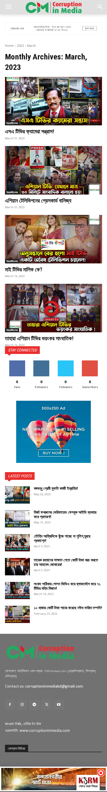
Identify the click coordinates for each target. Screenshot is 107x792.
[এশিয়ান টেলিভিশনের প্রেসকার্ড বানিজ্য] (53, 170)
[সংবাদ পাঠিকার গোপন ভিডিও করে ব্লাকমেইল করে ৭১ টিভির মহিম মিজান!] (17, 590)
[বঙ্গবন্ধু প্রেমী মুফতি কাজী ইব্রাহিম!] (17, 495)
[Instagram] (22, 704)
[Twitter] (47, 704)
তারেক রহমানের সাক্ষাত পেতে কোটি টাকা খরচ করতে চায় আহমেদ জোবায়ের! (66, 562)
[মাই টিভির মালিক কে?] (53, 239)
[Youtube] (59, 704)
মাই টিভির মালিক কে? (23, 269)
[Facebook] (10, 704)
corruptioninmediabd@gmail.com (54, 686)
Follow (41, 362)
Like (17, 362)
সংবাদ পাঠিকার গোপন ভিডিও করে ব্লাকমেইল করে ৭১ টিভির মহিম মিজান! (67, 586)
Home (9, 46)
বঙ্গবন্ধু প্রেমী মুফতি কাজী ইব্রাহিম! (56, 488)
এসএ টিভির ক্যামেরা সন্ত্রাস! (29, 131)
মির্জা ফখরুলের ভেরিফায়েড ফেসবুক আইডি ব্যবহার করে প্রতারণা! (65, 514)
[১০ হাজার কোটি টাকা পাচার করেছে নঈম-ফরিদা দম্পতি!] (17, 614)
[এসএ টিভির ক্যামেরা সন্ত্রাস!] (53, 101)
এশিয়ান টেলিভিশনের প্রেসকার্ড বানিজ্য (38, 201)
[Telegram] (34, 704)
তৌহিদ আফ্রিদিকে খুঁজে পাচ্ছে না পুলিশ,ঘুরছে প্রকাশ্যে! (62, 538)
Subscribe (90, 362)
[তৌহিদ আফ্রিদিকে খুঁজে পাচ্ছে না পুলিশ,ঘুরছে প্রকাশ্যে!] (17, 542)
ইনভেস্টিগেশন (12, 123)
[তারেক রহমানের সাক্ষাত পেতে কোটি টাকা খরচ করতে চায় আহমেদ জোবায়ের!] (17, 566)
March (31, 46)
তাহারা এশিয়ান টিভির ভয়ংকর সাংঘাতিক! (39, 338)
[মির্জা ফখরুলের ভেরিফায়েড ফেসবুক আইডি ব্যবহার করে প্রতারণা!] (17, 519)
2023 (20, 46)
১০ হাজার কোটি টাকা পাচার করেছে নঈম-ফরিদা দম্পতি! (68, 607)
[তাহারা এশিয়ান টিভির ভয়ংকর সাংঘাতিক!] (53, 308)
